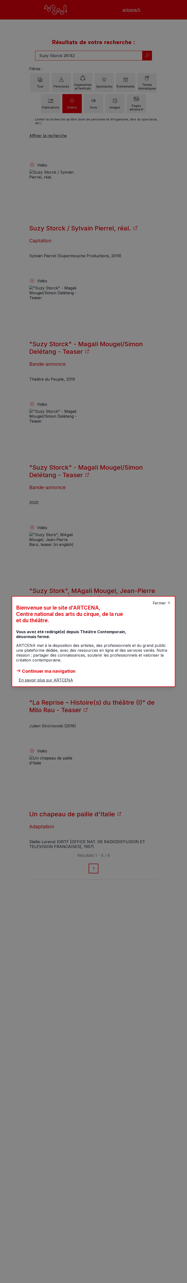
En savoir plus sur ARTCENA (46, 680)
